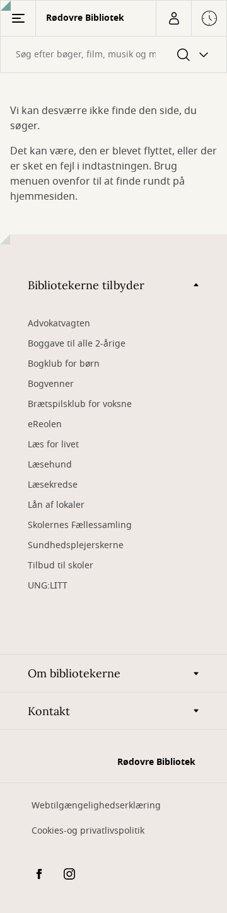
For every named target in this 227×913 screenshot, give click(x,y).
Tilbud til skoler (60, 565)
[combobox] (113, 54)
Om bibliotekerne (74, 673)
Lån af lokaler (56, 505)
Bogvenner (51, 384)
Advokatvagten (59, 323)
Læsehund (50, 464)
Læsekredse (53, 484)
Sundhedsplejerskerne (76, 545)
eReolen (45, 424)
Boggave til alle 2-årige (76, 343)
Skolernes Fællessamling (80, 525)
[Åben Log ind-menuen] (173, 18)
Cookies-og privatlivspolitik (88, 830)
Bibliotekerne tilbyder (86, 285)
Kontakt (49, 711)
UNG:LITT (47, 585)
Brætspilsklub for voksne (80, 404)
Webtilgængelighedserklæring (96, 805)
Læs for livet (53, 444)
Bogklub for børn (64, 363)
